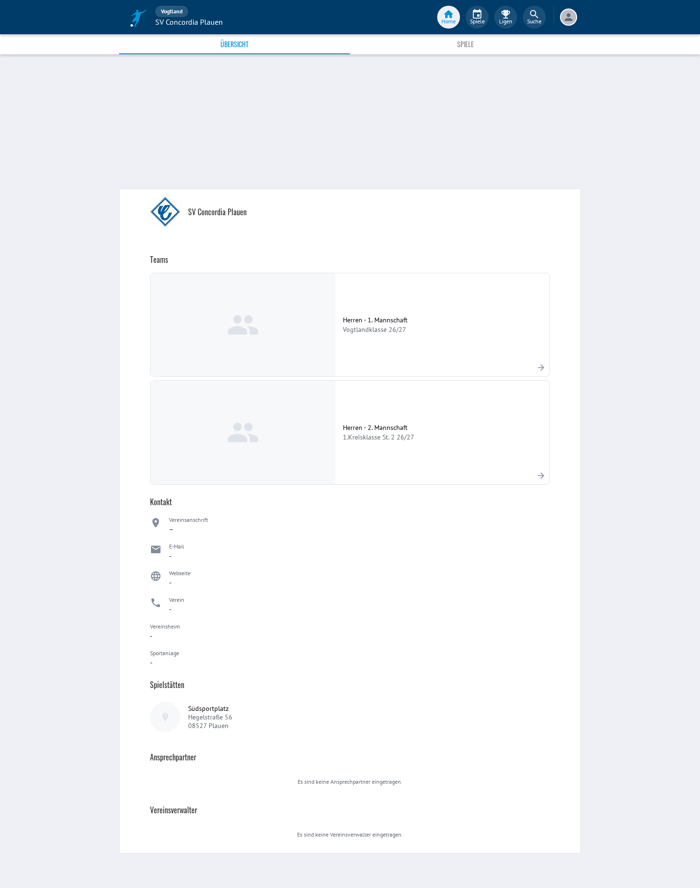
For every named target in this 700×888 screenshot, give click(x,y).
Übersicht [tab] (234, 44)
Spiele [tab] (465, 44)
